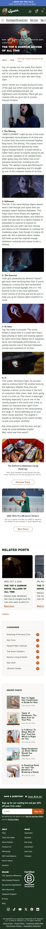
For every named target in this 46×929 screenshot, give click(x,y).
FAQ (3, 833)
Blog (12, 60)
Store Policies (7, 842)
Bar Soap (28, 842)
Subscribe (29, 833)
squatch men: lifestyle (17, 646)
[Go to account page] (30, 11)
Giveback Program (9, 894)
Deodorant (29, 847)
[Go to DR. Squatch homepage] (11, 11)
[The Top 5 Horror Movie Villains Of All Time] (17, 566)
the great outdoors (16, 651)
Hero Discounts (8, 889)
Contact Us (6, 847)
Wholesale (6, 851)
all (3, 20)
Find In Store (7, 861)
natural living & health (17, 657)
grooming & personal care (17, 20)
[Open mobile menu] (42, 11)
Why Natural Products (11, 880)
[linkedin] (37, 909)
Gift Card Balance (9, 856)
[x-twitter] (26, 909)
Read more (9, 606)
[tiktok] (14, 909)
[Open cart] (36, 11)
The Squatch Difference (11, 875)
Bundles (28, 837)
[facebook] (31, 909)
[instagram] (8, 909)
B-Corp (5, 899)
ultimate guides (14, 668)
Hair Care (28, 851)
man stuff (11, 663)
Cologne (28, 856)
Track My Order (8, 837)
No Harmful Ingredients (11, 885)
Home (4, 60)
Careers (5, 865)
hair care (34, 20)
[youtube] (20, 909)
